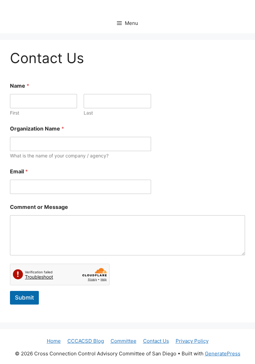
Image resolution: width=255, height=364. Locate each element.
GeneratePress (222, 353)
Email (19, 171)
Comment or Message (39, 207)
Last (88, 113)
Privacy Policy (192, 341)
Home (54, 341)
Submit (24, 297)
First (14, 113)
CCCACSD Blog (85, 341)
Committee (123, 341)
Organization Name (37, 129)
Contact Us (156, 341)
